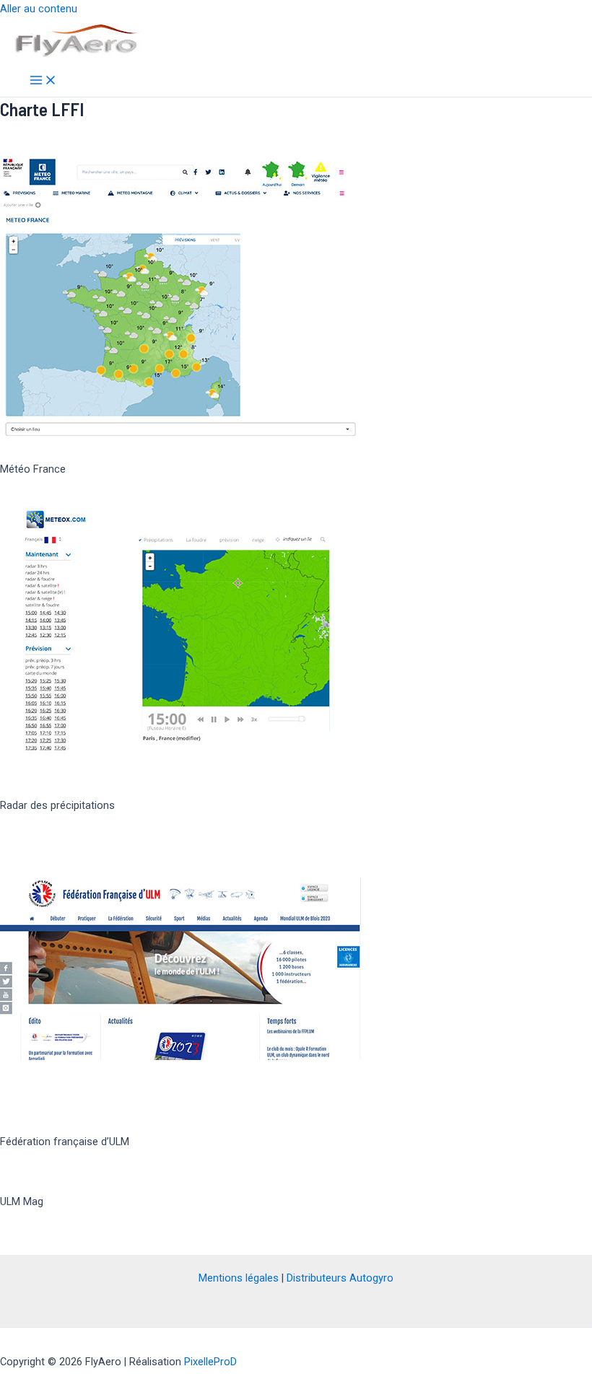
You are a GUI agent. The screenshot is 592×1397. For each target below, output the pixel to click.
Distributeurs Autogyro (340, 1277)
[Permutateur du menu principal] (43, 81)
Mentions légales (239, 1277)
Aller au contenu (38, 8)
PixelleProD (210, 1361)
